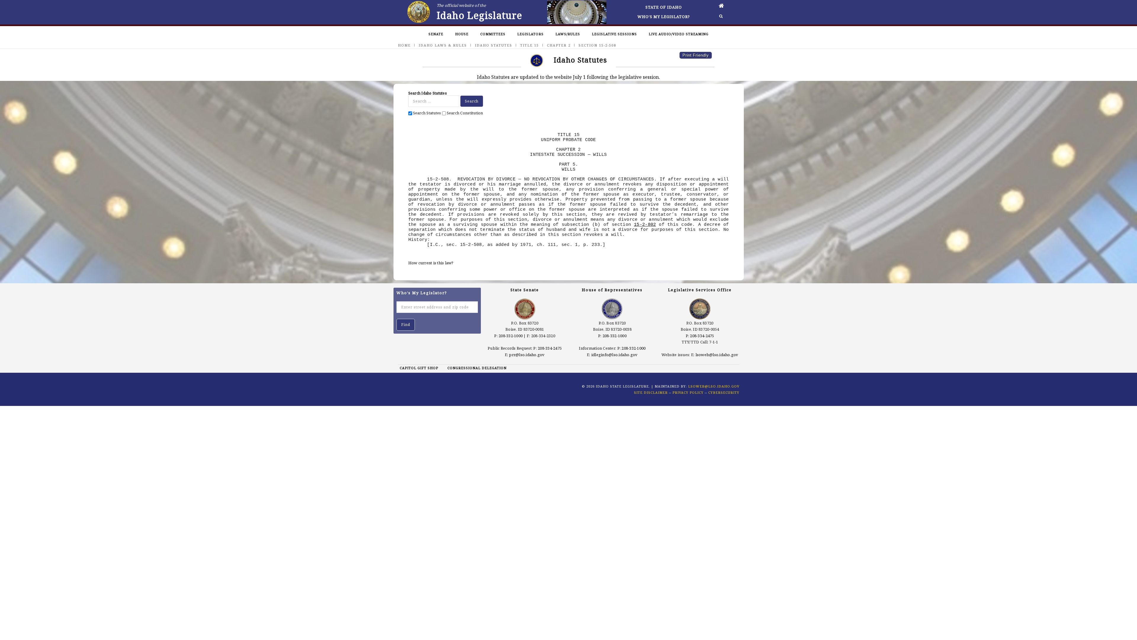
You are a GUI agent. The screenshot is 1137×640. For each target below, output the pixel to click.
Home (404, 45)
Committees (492, 34)
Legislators (530, 34)
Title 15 (529, 45)
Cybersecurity (723, 392)
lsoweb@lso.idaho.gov (717, 354)
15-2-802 (645, 224)
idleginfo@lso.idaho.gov (614, 354)
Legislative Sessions (614, 34)
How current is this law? (431, 262)
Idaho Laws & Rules (443, 45)
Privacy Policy (688, 392)
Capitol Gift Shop (419, 368)
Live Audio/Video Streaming (679, 34)
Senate (435, 34)
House (461, 34)
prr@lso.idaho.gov (527, 354)
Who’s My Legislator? (663, 16)
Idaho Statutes (493, 45)
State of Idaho (663, 7)
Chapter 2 (559, 45)
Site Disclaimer (651, 392)
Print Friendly (695, 55)
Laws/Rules (567, 34)
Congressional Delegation (477, 368)
